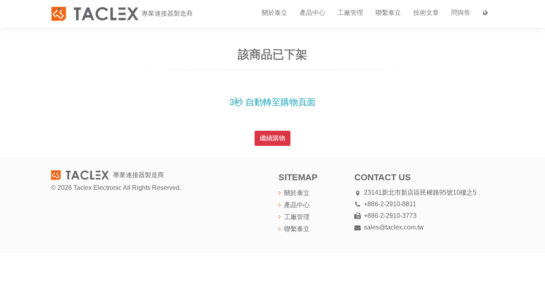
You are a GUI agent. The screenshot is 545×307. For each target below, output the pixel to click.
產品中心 (312, 12)
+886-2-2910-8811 (390, 204)
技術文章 (426, 12)
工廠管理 (350, 12)
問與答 (460, 12)
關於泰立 (274, 12)
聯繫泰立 (388, 12)
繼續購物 (272, 138)
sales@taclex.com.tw (394, 227)
